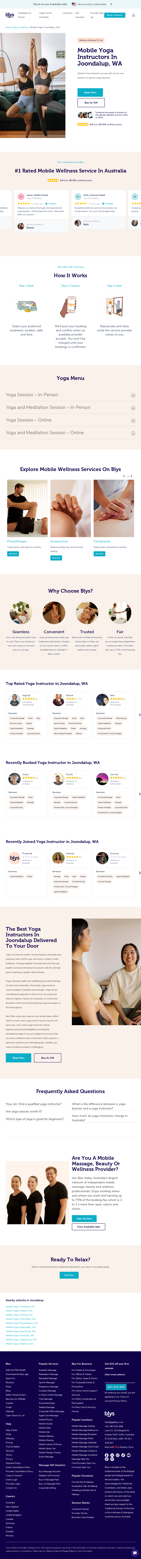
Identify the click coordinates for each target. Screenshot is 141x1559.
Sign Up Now (84, 1218)
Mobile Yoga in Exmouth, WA (20, 1335)
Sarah (69, 695)
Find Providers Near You (84, 1463)
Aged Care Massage (48, 1415)
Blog (8, 1390)
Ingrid (26, 695)
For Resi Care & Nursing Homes (83, 1409)
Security (10, 1450)
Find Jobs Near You (81, 1467)
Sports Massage (47, 1382)
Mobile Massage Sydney (83, 1426)
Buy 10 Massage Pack (49, 1483)
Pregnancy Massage (48, 1386)
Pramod (27, 853)
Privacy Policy (120, 1400)
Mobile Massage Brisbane (84, 1434)
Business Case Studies (83, 1517)
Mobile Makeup (46, 1436)
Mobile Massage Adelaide (84, 1442)
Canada (9, 1519)
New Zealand (12, 1506)
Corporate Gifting (47, 1487)
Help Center (11, 1430)
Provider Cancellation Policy (19, 1471)
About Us (10, 1378)
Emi (112, 695)
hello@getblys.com (114, 1422)
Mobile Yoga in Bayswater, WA (21, 1327)
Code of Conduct (14, 1475)
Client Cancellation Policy (18, 1467)
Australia (10, 1502)
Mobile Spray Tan (47, 1448)
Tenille (87, 224)
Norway (9, 1535)
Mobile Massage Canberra (84, 1450)
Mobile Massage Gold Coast (85, 1446)
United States (12, 1510)
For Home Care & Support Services (84, 1392)
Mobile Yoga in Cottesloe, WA (20, 1306)
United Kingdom (14, 1515)
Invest (9, 1407)
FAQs (8, 1434)
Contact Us (11, 1487)
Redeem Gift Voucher (49, 1475)
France (9, 1527)
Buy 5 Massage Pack (49, 1479)
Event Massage (46, 1456)
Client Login (11, 1479)
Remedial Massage (48, 1378)
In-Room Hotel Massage (50, 1394)
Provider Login (13, 1483)
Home (9, 27)
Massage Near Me (80, 1459)
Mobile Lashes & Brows (50, 1444)
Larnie (114, 774)
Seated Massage (47, 1407)
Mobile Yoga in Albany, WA (19, 1310)
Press (8, 1386)
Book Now (90, 92)
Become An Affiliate (15, 1399)
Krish (69, 774)
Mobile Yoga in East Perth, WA (21, 1331)
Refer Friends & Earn (16, 1394)
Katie (29, 224)
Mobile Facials (46, 1423)
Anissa (70, 853)
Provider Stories (79, 1513)
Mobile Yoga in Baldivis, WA (19, 1343)
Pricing (9, 1442)
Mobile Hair (44, 1432)
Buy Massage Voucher (49, 1471)
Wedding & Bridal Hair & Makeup (84, 1492)
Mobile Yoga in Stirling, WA (19, 1314)
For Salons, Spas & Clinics (84, 1378)
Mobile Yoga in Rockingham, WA (22, 1323)
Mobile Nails (45, 1427)
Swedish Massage (47, 1370)
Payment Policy (13, 1463)
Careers (9, 1403)
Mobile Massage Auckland (84, 1454)
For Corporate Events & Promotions (83, 1384)
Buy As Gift (91, 102)
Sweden (10, 1531)
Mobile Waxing (46, 1440)
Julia (25, 774)
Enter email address (115, 1374)
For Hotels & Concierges (84, 1370)
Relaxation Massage (48, 1374)
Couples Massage (47, 1390)
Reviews (10, 1382)
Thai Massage (45, 1399)
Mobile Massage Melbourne (85, 1430)
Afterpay (10, 1438)
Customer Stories (80, 1509)
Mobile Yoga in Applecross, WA (21, 1339)
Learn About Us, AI (15, 1415)
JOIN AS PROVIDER (15, 1370)
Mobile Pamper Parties (50, 1452)
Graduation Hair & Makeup (84, 1486)
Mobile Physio (45, 1419)
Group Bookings (47, 1403)
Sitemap (10, 1411)
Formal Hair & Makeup (82, 1482)
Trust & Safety (13, 1446)
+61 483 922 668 (114, 1426)
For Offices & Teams (82, 1374)
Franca (114, 853)
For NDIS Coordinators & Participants (84, 1401)
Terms (9, 1454)
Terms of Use (52, 1551)
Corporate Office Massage (51, 1411)
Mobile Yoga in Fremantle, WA (20, 1319)
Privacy (9, 1459)
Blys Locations (21, 27)
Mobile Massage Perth (82, 1438)
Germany (10, 1523)
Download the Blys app (17, 1374)
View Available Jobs (88, 1226)
